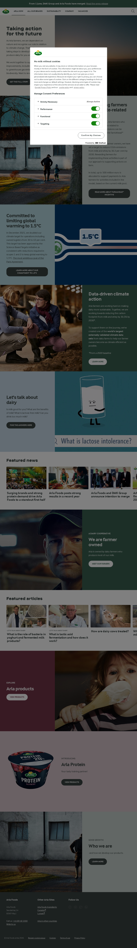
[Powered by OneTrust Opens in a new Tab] (95, 143)
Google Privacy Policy (43, 87)
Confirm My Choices (91, 135)
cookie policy (64, 87)
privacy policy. (79, 87)
